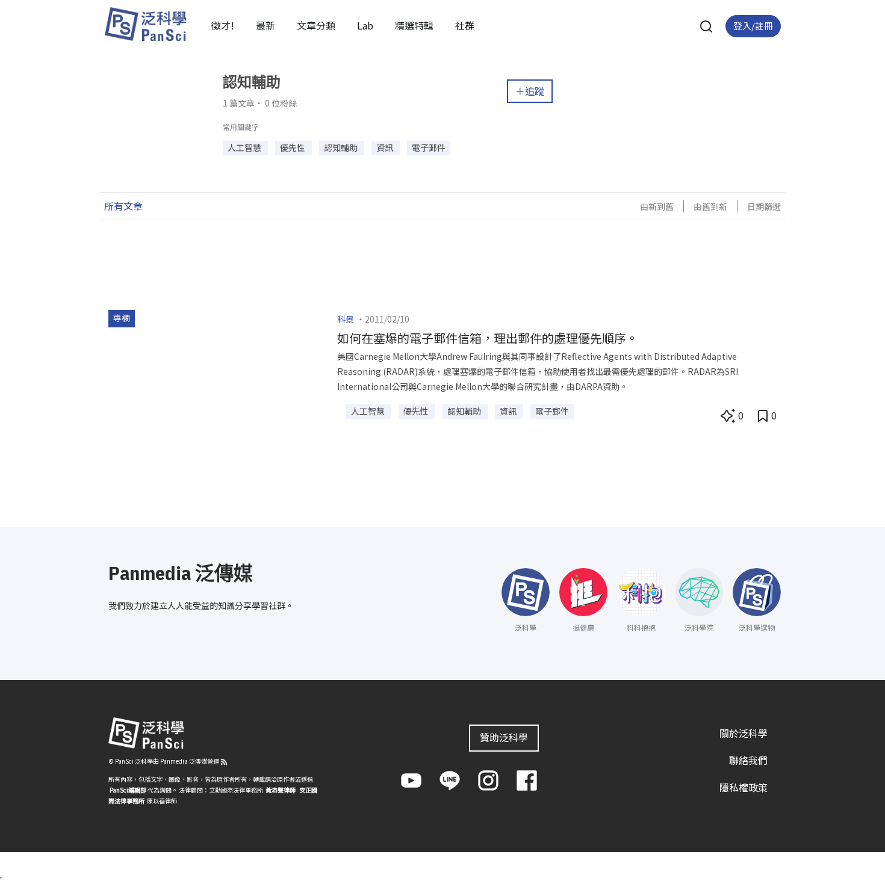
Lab (365, 25)
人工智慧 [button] (245, 147)
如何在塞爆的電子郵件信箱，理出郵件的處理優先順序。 (487, 338)
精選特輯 (414, 25)
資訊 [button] (385, 147)
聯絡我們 (748, 760)
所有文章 (123, 206)
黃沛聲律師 (281, 789)
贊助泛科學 (504, 737)
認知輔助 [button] (341, 147)
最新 (265, 25)
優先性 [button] (293, 147)
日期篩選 (764, 206)
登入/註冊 (753, 25)
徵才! (222, 25)
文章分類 (316, 25)
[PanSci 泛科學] (145, 24)
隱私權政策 (743, 787)
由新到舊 (657, 206)
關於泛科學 (743, 733)
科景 (345, 319)
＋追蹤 (529, 91)
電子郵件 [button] (429, 147)
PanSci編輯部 (128, 789)
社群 (464, 25)
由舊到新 (710, 206)
